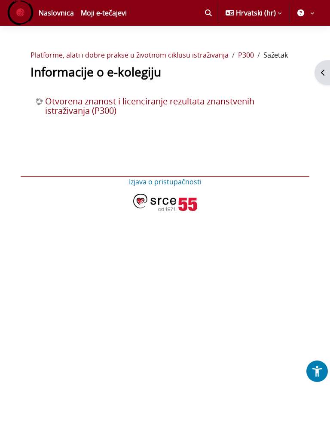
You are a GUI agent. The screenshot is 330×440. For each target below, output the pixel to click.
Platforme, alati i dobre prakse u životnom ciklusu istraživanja (130, 55)
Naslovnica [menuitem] (56, 13)
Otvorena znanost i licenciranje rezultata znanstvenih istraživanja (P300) (149, 106)
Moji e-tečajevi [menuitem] (104, 13)
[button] (208, 13)
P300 (246, 55)
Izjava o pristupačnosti (165, 181)
